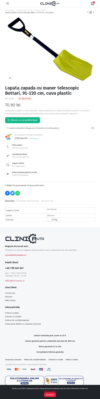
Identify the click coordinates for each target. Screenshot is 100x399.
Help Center (10, 300)
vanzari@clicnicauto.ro (15, 255)
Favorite (8, 297)
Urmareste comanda (13, 360)
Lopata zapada (40, 10)
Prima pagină (10, 10)
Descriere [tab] (9, 201)
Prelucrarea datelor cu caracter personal (23, 324)
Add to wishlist (92, 128)
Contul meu (10, 293)
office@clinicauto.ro (14, 280)
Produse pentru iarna (24, 10)
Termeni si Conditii (13, 316)
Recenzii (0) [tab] (47, 201)
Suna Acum (33, 138)
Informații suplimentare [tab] (27, 201)
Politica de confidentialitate (17, 320)
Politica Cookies (12, 313)
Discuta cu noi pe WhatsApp (24, 120)
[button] (10, 78)
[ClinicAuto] (49, 3)
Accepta (50, 395)
